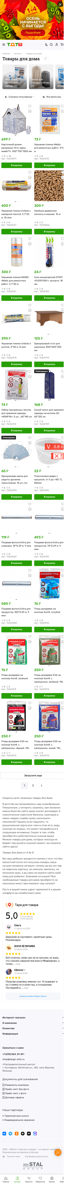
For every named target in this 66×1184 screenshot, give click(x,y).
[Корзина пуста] (62, 44)
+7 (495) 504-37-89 (13, 1054)
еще (18, 963)
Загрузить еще (33, 775)
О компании (9, 1022)
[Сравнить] (29, 111)
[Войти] (56, 44)
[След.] (41, 785)
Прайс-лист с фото (15, 1093)
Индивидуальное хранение (19, 1120)
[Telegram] (10, 1133)
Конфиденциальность (36, 1156)
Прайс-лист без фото (16, 1089)
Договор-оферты (14, 1097)
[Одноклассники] (16, 1133)
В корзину (16, 165)
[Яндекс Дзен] (23, 1133)
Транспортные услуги (16, 1115)
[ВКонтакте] (4, 1133)
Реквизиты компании (16, 1085)
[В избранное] (29, 106)
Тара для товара (26, 905)
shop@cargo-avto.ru (13, 1059)
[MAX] (35, 1133)
